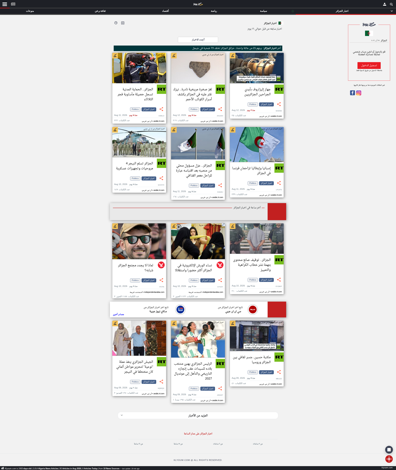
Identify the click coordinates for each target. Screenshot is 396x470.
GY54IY (220, 287)
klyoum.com (387, 468)
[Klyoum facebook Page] (352, 94)
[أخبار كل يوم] (198, 4)
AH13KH (220, 115)
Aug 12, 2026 (243, 110)
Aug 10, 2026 (125, 184)
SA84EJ (220, 192)
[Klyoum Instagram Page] (358, 94)
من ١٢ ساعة (178, 444)
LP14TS (279, 189)
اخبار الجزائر (266, 104)
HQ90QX (161, 388)
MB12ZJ (279, 378)
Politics (252, 104)
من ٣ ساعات (258, 444)
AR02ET (220, 395)
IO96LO (161, 115)
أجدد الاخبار (198, 39)
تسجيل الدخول (369, 65)
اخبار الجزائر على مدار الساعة (198, 434)
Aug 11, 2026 (125, 115)
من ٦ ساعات (218, 444)
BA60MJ (279, 111)
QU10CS (161, 185)
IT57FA (161, 287)
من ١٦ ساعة (138, 444)
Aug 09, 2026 (243, 378)
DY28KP (279, 286)
